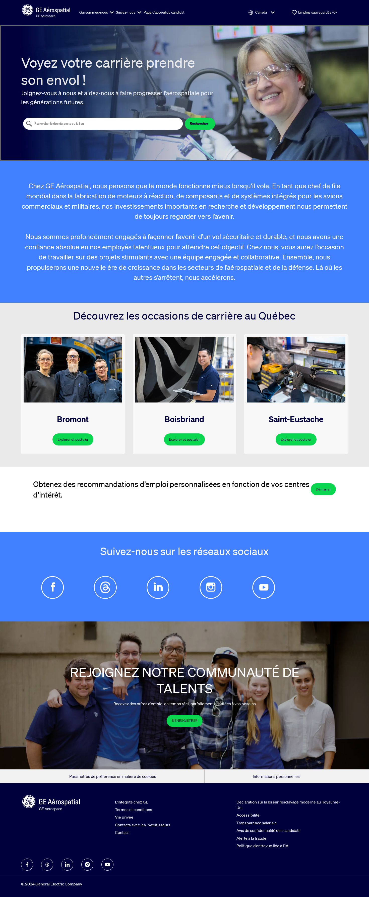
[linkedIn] (67, 865)
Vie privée (124, 817)
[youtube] (107, 865)
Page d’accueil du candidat (164, 12)
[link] (185, 721)
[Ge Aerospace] (46, 10)
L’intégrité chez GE (131, 801)
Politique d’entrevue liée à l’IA (262, 845)
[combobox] (103, 124)
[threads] (47, 865)
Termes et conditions (133, 809)
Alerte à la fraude (251, 838)
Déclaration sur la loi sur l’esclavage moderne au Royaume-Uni (288, 804)
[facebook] (27, 865)
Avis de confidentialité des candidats (268, 830)
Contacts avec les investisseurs (142, 824)
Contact (122, 832)
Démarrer (323, 489)
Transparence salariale (256, 822)
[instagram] (87, 865)
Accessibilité (248, 815)
